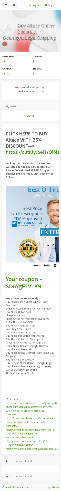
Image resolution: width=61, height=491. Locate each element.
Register (52, 5)
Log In (35, 5)
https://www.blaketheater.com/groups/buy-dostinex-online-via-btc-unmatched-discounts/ (29, 422)
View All (30, 115)
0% (5, 73)
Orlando (55, 487)
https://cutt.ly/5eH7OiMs (32, 152)
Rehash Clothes (12, 487)
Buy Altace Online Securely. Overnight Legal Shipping (29, 31)
